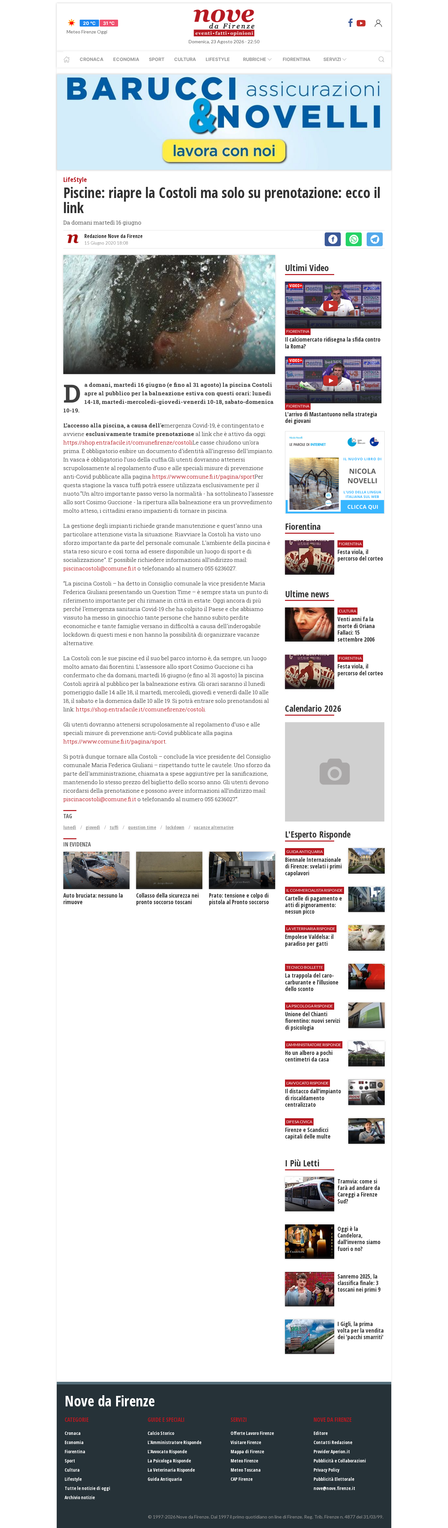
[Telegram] (375, 239)
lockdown (175, 827)
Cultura (185, 59)
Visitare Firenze (246, 1442)
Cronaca (91, 59)
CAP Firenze (242, 1479)
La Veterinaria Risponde (171, 1470)
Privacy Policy (326, 1470)
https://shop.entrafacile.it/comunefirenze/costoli (128, 442)
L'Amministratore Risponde (174, 1442)
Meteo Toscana (246, 1470)
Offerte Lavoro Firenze (252, 1433)
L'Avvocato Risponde (167, 1451)
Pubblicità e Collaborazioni (340, 1461)
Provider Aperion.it (332, 1451)
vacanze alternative (214, 827)
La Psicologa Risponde (169, 1461)
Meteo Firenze (244, 1461)
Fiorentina (296, 59)
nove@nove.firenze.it (334, 1488)
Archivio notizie (80, 1497)
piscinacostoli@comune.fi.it (99, 568)
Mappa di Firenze (247, 1451)
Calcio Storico (161, 1433)
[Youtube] (361, 23)
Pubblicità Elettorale (334, 1479)
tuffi (114, 827)
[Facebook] (351, 23)
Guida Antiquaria (165, 1479)
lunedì (69, 827)
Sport (156, 59)
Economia (126, 59)
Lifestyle (218, 59)
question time (142, 827)
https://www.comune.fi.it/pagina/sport (203, 476)
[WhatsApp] (354, 239)
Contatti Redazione (333, 1442)
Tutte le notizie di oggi (87, 1488)
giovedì (93, 827)
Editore (321, 1433)
